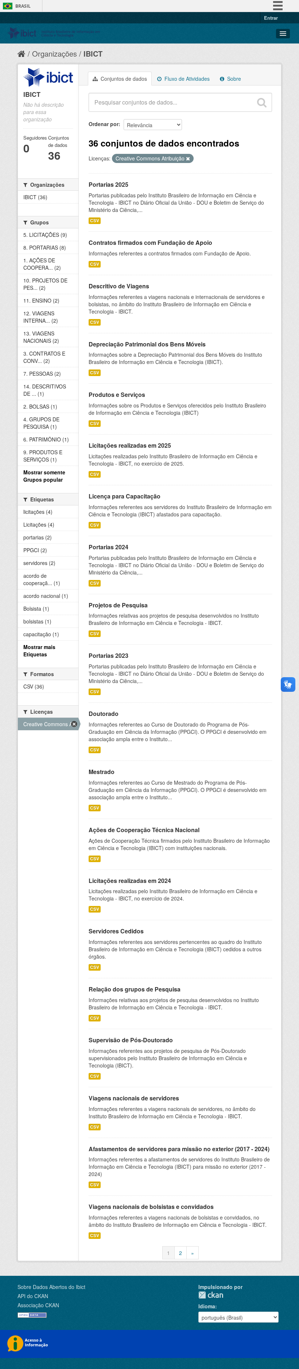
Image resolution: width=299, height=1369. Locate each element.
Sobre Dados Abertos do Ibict (51, 1286)
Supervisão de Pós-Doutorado (131, 1040)
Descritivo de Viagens (119, 286)
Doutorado (104, 713)
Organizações (54, 53)
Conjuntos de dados (123, 78)
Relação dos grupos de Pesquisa (134, 989)
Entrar (271, 17)
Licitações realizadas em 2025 (130, 445)
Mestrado (101, 771)
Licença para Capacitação (124, 496)
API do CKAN (33, 1296)
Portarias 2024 (108, 547)
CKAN (210, 1295)
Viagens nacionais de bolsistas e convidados (151, 1206)
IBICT (93, 53)
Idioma (206, 1306)
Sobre (233, 78)
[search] (262, 102)
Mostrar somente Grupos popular (44, 476)
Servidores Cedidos (116, 931)
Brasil (23, 6)
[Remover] (188, 159)
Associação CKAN (38, 1305)
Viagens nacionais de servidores (134, 1098)
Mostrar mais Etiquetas (39, 650)
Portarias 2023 (108, 655)
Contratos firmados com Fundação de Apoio (150, 242)
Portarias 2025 (108, 184)
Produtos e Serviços (117, 394)
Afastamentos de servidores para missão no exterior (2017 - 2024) (179, 1149)
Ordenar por (104, 124)
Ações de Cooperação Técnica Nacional (144, 830)
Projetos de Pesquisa (118, 605)
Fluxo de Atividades (186, 78)
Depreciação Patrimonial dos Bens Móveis (147, 344)
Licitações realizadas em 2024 (130, 880)
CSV (94, 220)
